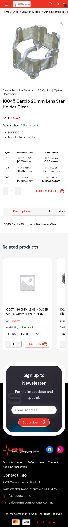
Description (21, 211)
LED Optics (44, 90)
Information (57, 211)
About (20, 462)
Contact (53, 462)
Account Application (15, 467)
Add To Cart (46, 191)
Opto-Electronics (54, 11)
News (41, 462)
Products (8, 462)
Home (6, 11)
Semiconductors (31, 11)
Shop (15, 11)
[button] (61, 23)
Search (50, 4)
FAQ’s (31, 462)
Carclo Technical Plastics (18, 90)
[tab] (21, 211)
